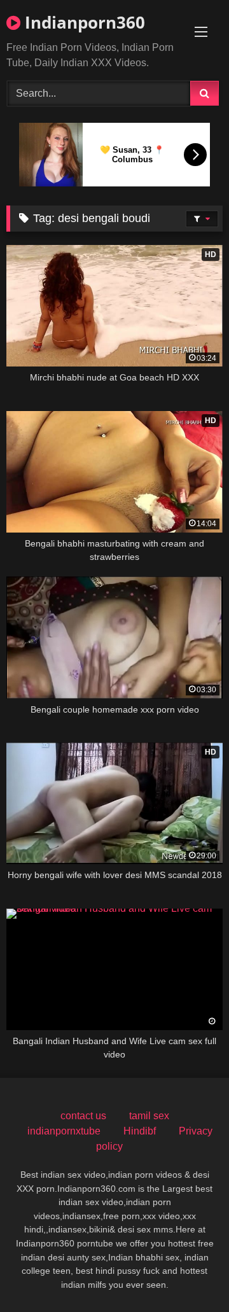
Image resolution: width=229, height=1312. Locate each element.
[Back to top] (190, 1274)
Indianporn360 (82, 22)
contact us (83, 1115)
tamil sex (149, 1115)
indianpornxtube (64, 1131)
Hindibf (139, 1131)
